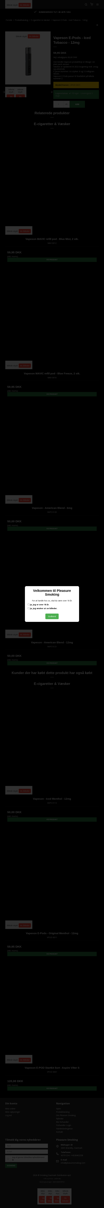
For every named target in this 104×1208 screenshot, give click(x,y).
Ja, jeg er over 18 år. (39, 604)
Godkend (52, 616)
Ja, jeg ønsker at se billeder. (43, 608)
